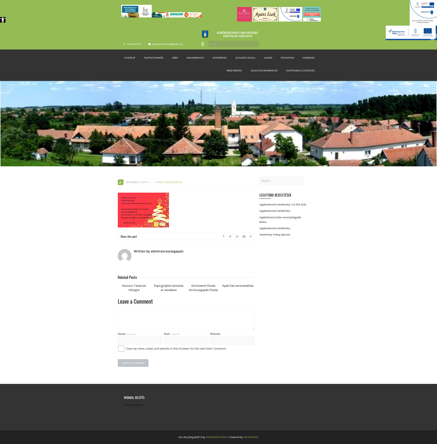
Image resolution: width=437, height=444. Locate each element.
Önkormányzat (195, 57)
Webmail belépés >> (135, 404)
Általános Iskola (245, 57)
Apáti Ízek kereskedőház (238, 286)
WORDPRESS (251, 437)
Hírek (175, 57)
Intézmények (220, 57)
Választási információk (264, 70)
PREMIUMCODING (216, 437)
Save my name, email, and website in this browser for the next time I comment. (176, 348)
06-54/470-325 (134, 44)
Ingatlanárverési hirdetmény (274, 210)
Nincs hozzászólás (169, 182)
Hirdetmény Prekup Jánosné (274, 234)
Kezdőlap (129, 57)
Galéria (268, 57)
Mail (171, 334)
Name (126, 334)
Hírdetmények (234, 70)
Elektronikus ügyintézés (300, 70)
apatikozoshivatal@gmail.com (167, 44)
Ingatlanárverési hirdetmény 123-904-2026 (282, 204)
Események (309, 57)
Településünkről (154, 57)
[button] (2, 20)
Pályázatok (287, 57)
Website (215, 334)
